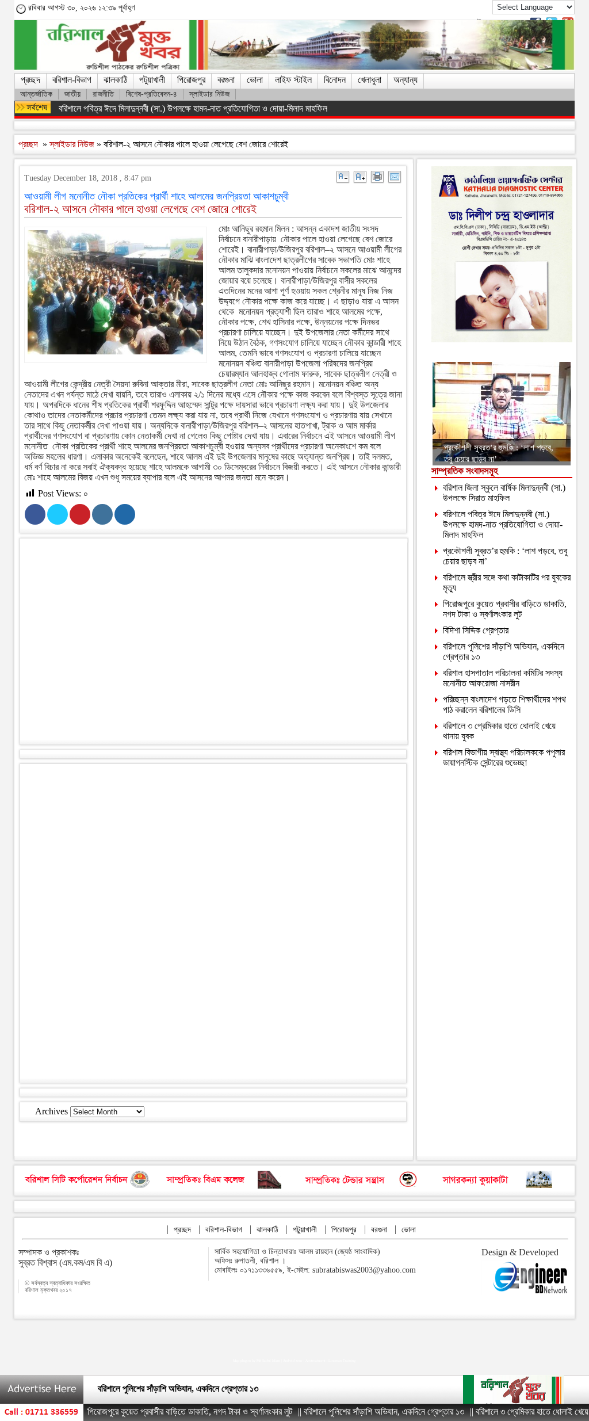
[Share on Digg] (124, 514)
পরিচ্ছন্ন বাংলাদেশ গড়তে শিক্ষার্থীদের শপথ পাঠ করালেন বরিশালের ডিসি (504, 704)
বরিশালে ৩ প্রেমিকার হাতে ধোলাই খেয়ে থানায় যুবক (515, 1411)
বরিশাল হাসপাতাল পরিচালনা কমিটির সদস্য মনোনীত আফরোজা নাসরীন (503, 678)
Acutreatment (315, 1360)
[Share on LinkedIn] (102, 514)
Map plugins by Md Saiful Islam (256, 1360)
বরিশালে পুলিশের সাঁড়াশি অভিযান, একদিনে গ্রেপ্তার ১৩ (178, 1388)
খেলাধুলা (369, 80)
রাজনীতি (103, 94)
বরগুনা (226, 80)
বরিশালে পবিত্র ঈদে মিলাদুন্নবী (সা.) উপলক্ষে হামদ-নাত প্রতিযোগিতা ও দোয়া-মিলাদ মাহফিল (193, 108)
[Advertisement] (224, 643)
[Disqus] (213, 922)
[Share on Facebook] (35, 514)
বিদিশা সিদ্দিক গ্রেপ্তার (475, 630)
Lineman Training (341, 1360)
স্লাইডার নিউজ (209, 94)
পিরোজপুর (191, 80)
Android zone (293, 1360)
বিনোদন (335, 80)
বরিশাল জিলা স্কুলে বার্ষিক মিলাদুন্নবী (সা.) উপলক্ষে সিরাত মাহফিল (504, 493)
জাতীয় (72, 94)
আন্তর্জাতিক (36, 94)
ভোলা (255, 80)
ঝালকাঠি (115, 80)
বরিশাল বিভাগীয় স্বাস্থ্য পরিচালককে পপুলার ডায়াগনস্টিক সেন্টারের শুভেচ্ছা (504, 757)
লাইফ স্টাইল (293, 80)
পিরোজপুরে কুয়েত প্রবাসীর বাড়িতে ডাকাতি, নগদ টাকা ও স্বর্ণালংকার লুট (505, 609)
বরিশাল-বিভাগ (71, 80)
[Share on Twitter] (57, 514)
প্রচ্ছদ (30, 80)
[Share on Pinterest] (80, 514)
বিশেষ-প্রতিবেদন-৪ (151, 94)
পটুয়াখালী (152, 80)
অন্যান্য (405, 80)
